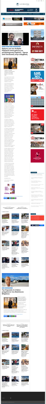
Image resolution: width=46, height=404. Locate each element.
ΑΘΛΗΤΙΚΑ (16, 13)
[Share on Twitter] (8, 198)
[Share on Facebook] (4, 198)
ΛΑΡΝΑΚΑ (3, 13)
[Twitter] (40, 1)
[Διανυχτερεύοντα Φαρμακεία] (43, 1)
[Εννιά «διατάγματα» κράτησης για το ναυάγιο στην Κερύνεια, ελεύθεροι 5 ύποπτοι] (15, 216)
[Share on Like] (6, 198)
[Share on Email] (12, 198)
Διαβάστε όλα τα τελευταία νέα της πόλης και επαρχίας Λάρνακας (13, 196)
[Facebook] (36, 1)
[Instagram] (41, 1)
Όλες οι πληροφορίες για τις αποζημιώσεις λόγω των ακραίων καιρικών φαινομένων (24, 221)
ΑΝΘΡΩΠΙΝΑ (4, 46)
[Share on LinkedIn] (10, 198)
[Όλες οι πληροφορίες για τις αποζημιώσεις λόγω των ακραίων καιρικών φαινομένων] (25, 216)
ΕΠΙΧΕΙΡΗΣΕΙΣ (8, 13)
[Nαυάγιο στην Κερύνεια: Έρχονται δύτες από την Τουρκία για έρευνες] (5, 228)
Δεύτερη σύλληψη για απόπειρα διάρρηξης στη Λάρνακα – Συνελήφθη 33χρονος (37, 192)
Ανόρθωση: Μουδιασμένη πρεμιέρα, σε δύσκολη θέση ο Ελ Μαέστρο (37, 203)
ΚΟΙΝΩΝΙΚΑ (7, 46)
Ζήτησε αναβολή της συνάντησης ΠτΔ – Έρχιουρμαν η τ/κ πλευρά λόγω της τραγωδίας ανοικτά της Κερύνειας (5, 265)
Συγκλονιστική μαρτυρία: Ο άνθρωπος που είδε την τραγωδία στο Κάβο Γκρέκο (5, 248)
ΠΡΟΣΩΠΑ (30, 13)
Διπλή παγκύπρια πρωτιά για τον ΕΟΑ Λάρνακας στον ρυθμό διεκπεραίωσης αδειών (37, 200)
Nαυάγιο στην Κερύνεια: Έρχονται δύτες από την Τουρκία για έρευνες (5, 233)
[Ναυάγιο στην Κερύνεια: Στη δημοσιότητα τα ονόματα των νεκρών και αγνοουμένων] (15, 228)
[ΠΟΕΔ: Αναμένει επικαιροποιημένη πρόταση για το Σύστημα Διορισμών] (5, 216)
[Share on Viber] (15, 198)
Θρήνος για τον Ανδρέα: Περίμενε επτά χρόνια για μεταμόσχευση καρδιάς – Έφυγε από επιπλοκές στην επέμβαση (22, 326)
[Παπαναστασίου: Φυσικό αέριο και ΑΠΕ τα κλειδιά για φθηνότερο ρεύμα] (15, 260)
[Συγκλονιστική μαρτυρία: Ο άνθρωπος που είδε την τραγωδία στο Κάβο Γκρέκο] (5, 243)
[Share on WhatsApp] (14, 198)
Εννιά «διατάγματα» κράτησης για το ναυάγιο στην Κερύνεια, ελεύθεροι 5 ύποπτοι (15, 221)
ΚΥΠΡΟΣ (11, 46)
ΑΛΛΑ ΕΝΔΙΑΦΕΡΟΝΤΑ (36, 13)
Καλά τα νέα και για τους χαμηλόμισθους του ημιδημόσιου (22, 207)
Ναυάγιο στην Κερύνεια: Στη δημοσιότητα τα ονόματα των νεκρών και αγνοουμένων (15, 233)
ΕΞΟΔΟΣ (12, 13)
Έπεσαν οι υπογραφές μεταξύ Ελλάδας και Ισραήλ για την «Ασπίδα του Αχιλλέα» (25, 265)
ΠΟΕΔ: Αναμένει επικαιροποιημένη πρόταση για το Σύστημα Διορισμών (5, 221)
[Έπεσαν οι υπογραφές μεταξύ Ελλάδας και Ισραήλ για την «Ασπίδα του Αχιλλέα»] (25, 260)
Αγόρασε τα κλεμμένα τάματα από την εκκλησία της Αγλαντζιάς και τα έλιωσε (8, 325)
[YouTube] (38, 1)
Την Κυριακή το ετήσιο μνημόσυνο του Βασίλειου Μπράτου (8, 207)
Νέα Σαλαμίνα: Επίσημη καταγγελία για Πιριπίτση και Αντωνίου (37, 206)
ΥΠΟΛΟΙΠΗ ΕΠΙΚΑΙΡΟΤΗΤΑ (23, 13)
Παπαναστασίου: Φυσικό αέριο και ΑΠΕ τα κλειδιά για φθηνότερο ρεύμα (15, 265)
